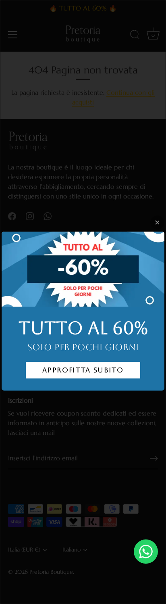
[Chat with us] (146, 551)
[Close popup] (157, 222)
